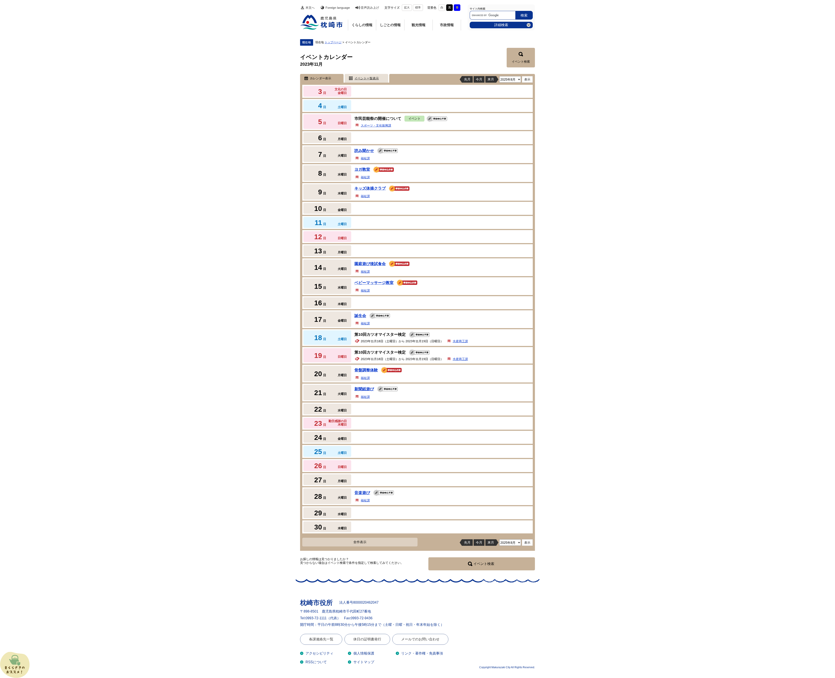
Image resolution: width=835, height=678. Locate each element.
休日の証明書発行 (367, 639)
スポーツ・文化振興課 (376, 125)
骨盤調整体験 (366, 370)
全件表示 (359, 542)
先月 (467, 79)
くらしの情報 (362, 25)
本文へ (310, 7)
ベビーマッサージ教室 (374, 283)
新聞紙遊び (364, 389)
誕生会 (360, 316)
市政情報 (447, 25)
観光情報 (419, 25)
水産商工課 (460, 341)
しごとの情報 (390, 25)
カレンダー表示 (320, 78)
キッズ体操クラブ (370, 188)
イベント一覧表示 (366, 78)
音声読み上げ (370, 7)
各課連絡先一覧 (321, 639)
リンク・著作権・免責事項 (422, 653)
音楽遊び (362, 493)
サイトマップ (363, 662)
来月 (491, 79)
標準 (418, 7)
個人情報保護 (363, 653)
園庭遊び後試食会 (370, 264)
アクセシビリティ (319, 653)
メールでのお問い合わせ (420, 639)
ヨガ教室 (362, 169)
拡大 (407, 7)
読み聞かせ (364, 151)
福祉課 (365, 158)
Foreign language (338, 7)
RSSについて (316, 662)
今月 (479, 79)
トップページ (333, 42)
